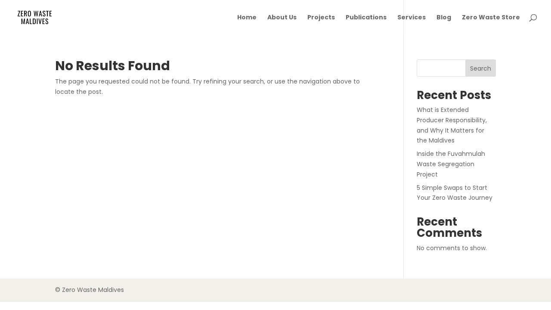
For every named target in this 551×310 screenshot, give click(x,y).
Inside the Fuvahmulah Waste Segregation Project (451, 164)
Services (411, 18)
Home (247, 18)
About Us (282, 18)
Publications (366, 18)
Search (480, 68)
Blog (443, 18)
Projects (321, 18)
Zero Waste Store (491, 18)
